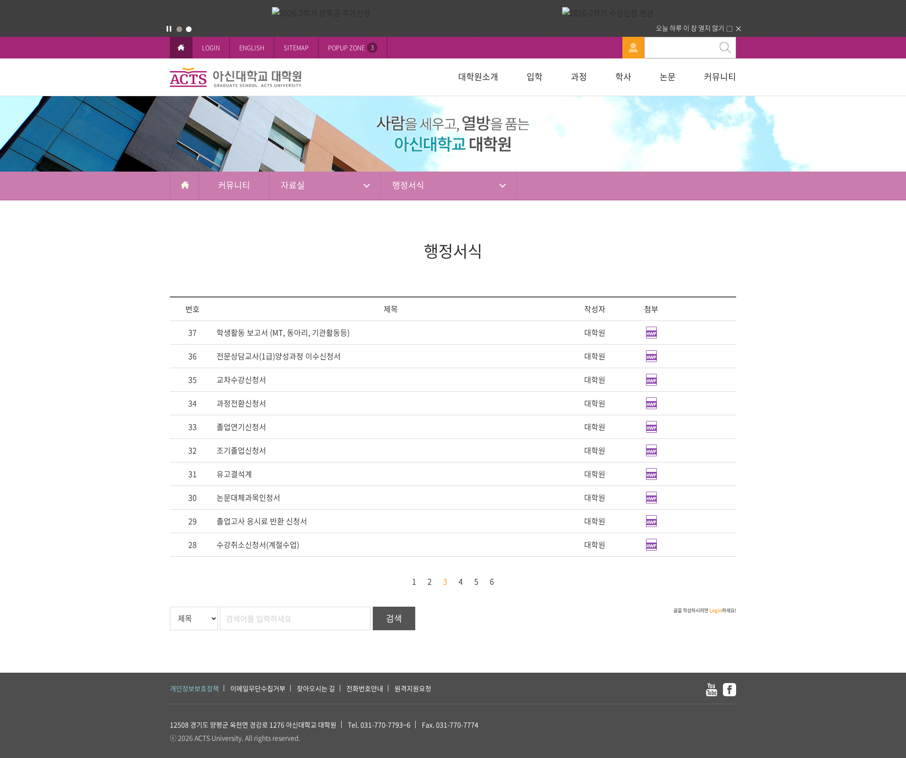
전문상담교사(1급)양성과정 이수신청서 (279, 356)
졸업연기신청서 (241, 426)
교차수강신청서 (241, 379)
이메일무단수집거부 (257, 688)
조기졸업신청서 (241, 450)
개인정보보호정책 (194, 688)
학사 (623, 76)
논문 (668, 76)
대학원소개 (478, 76)
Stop (169, 28)
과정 (579, 76)
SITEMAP (296, 47)
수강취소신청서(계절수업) (258, 544)
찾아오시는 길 (316, 688)
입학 (535, 76)
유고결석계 (234, 473)
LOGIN (211, 47)
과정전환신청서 (241, 403)
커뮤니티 (720, 76)
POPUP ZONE (351, 47)
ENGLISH (251, 47)
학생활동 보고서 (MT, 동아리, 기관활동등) (283, 332)
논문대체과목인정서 (248, 497)
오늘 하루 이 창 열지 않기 (690, 28)
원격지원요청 (412, 688)
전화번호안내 (364, 688)
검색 (394, 618)
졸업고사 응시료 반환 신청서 (262, 521)
